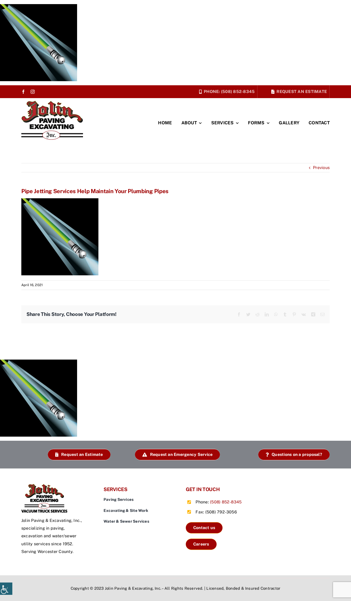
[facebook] (23, 92)
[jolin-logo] (45, 485)
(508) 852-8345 (226, 502)
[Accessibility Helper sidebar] (6, 589)
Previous (321, 167)
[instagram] (33, 92)
